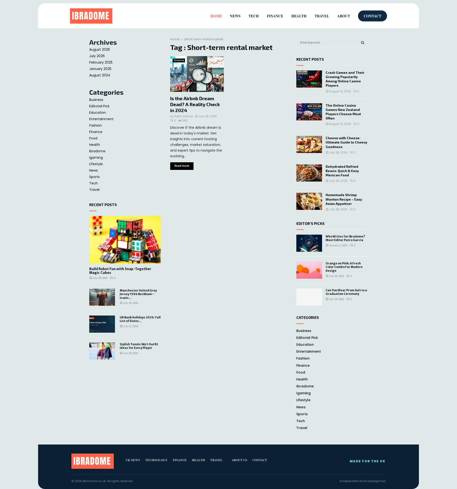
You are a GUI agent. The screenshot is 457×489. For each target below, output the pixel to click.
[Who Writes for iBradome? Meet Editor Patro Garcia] (309, 243)
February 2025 (101, 62)
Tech (93, 183)
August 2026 (99, 49)
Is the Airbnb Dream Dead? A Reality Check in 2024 (195, 104)
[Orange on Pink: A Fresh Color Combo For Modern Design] (309, 270)
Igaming (96, 157)
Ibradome (97, 151)
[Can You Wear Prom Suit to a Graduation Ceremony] (309, 297)
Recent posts (103, 204)
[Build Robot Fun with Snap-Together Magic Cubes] (125, 239)
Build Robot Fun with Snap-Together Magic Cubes (120, 271)
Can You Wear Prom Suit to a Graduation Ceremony (346, 292)
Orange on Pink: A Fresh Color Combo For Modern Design (344, 267)
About (343, 16)
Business (96, 99)
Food (93, 138)
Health (94, 144)
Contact (372, 16)
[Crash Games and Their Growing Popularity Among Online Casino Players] (309, 79)
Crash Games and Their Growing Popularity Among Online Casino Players (345, 79)
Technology (156, 460)
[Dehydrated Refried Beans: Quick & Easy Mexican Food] (309, 173)
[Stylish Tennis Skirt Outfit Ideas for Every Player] (102, 351)
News (93, 170)
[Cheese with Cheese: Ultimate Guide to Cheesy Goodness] (309, 144)
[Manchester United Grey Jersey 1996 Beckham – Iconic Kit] (102, 297)
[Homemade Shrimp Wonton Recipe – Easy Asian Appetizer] (309, 201)
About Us (239, 460)
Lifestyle (96, 164)
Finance (179, 60)
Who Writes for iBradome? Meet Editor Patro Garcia (345, 238)
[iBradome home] (91, 16)
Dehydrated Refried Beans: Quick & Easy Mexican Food (342, 170)
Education (97, 112)
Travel (94, 189)
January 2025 (100, 68)
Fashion (95, 125)
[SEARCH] (363, 42)
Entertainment (101, 119)
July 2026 (97, 56)
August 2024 (99, 75)
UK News (133, 460)
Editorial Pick (99, 106)
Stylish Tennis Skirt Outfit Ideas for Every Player (139, 346)
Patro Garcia (183, 116)
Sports (94, 176)
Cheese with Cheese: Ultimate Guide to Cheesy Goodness (346, 142)
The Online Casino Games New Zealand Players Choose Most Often (343, 111)
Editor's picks (310, 223)
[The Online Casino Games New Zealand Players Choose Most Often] (309, 111)
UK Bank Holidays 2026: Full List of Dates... (140, 319)
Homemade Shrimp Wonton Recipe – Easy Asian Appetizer (344, 199)
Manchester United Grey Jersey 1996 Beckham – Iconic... (138, 294)
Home (216, 16)
